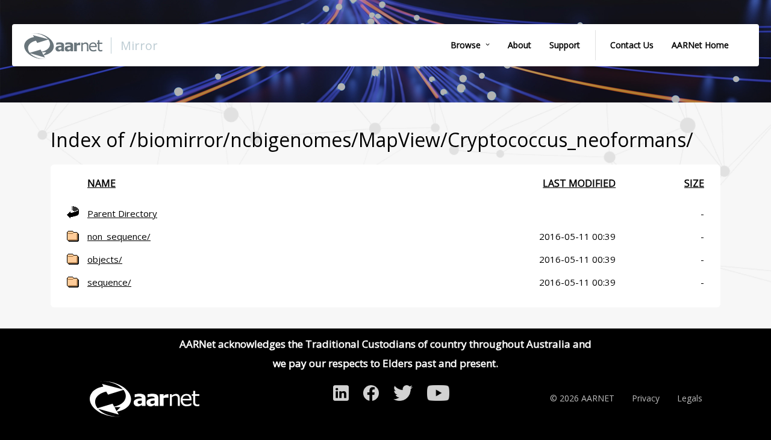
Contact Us (632, 45)
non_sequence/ (119, 236)
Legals (689, 398)
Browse (466, 45)
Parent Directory (122, 213)
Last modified (579, 183)
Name (101, 183)
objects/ (104, 259)
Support (564, 45)
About (519, 45)
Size (694, 183)
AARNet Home (700, 45)
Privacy (646, 398)
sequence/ (109, 282)
